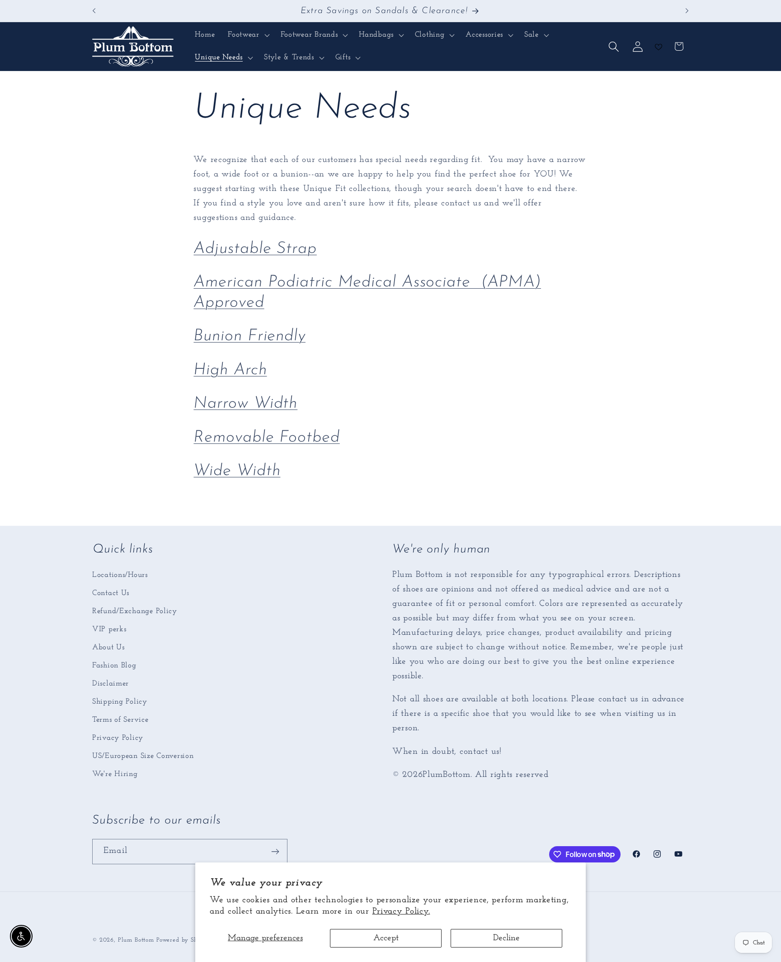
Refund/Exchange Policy (134, 611)
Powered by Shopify (184, 940)
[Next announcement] (687, 10)
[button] (247, 35)
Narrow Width (245, 403)
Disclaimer (110, 683)
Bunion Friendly (249, 336)
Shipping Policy (119, 701)
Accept (386, 938)
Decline (506, 938)
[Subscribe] (275, 851)
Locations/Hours (120, 575)
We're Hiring (115, 774)
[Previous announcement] (94, 10)
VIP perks (109, 629)
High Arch (230, 370)
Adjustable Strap (254, 249)
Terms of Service (120, 720)
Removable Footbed (266, 437)
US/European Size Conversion (142, 756)
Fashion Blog (114, 665)
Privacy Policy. (401, 911)
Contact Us (110, 593)
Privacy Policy (117, 738)
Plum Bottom (136, 940)
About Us (108, 647)
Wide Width (236, 471)
